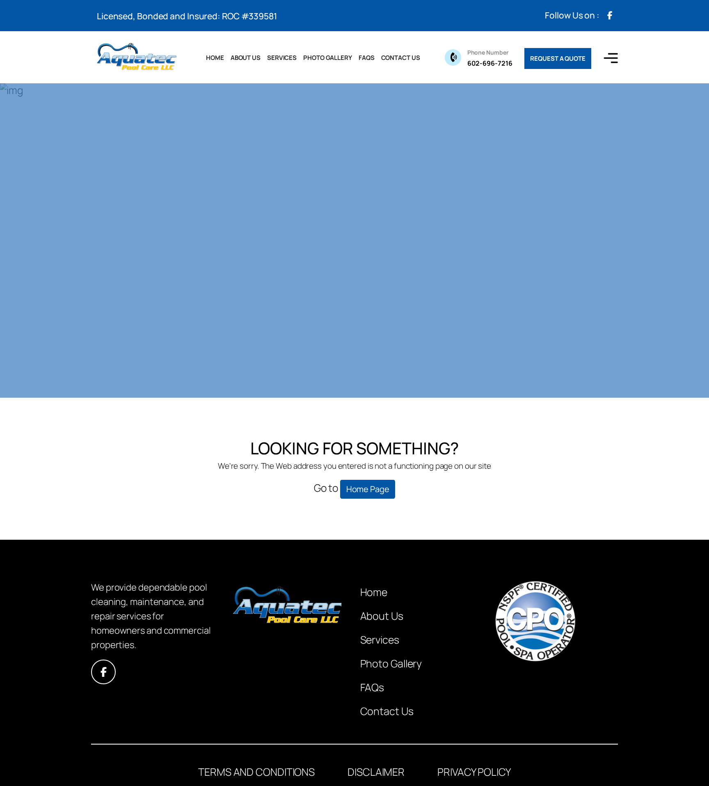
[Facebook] (610, 15)
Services (282, 57)
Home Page (367, 489)
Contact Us (400, 57)
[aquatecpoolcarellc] (136, 57)
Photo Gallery (327, 57)
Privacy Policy (474, 772)
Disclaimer (376, 772)
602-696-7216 (489, 58)
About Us (246, 57)
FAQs (367, 57)
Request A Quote (557, 58)
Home (215, 57)
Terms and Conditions (256, 772)
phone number (488, 52)
